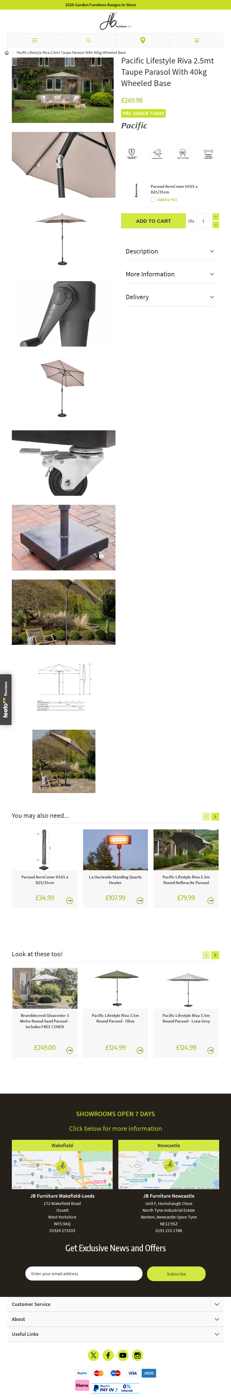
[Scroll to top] (225, 1361)
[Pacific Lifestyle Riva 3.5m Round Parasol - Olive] (115, 988)
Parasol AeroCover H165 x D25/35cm (174, 189)
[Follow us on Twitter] (93, 1355)
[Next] (215, 817)
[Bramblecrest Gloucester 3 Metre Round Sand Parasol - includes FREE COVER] (44, 988)
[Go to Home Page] (7, 52)
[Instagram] (137, 1355)
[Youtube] (122, 1355)
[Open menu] (34, 40)
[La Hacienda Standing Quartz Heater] (115, 850)
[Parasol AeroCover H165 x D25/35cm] (44, 850)
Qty (191, 220)
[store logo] (115, 21)
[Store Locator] (143, 40)
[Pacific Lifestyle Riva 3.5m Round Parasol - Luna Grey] (186, 988)
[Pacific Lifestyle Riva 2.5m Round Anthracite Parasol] (186, 850)
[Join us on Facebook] (108, 1355)
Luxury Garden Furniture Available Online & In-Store (116, 4)
